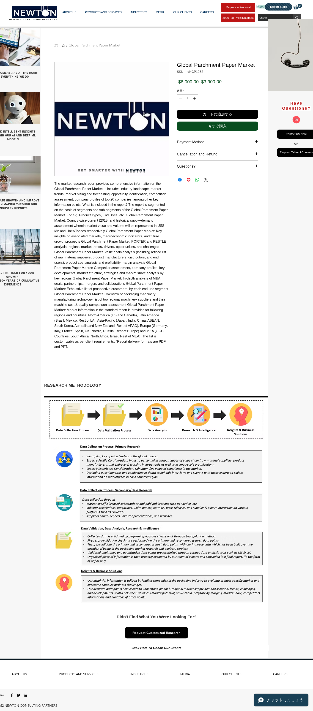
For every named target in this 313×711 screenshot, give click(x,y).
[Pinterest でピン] (188, 179)
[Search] (297, 17)
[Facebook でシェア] (180, 179)
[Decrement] (180, 98)
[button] (70, 12)
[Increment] (194, 98)
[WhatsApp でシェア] (197, 179)
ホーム (59, 45)
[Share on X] (206, 179)
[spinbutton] (187, 98)
